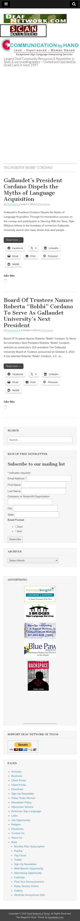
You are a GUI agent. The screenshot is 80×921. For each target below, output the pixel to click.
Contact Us (17, 833)
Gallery (18, 890)
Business (16, 775)
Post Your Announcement (29, 881)
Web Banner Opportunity (28, 868)
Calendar (19, 877)
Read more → (13, 240)
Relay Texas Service (23, 797)
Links (14, 815)
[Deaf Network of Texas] (35, 16)
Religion (16, 824)
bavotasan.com (55, 917)
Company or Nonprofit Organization (28, 496)
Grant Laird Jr (13, 204)
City (10, 508)
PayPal (18, 850)
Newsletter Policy (21, 802)
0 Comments (43, 204)
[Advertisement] (40, 120)
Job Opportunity (20, 820)
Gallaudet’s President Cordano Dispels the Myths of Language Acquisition (33, 190)
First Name (14, 484)
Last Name (14, 491)
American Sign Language (26, 811)
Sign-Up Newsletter (22, 793)
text (19, 531)
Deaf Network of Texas (38, 913)
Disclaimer (17, 828)
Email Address (17, 478)
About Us (16, 837)
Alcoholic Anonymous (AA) (29, 894)
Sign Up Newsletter (25, 864)
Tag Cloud (20, 855)
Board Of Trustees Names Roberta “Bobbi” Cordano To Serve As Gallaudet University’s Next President (38, 312)
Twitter (18, 859)
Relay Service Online (26, 886)
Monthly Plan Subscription (29, 846)
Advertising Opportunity (28, 872)
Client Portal (18, 780)
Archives (16, 771)
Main (14, 842)
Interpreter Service (22, 806)
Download (17, 789)
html (20, 526)
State (11, 514)
